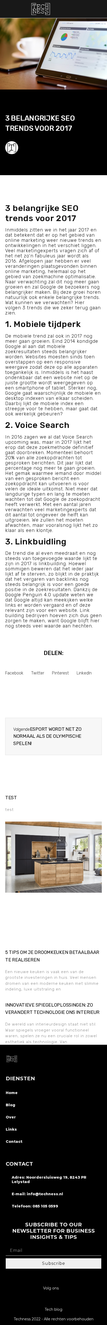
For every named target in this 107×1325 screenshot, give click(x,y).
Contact (14, 1141)
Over (11, 1117)
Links (11, 1129)
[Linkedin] (54, 1299)
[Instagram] (43, 1299)
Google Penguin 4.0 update (37, 595)
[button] (100, 9)
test (11, 798)
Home (12, 1092)
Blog (10, 1105)
